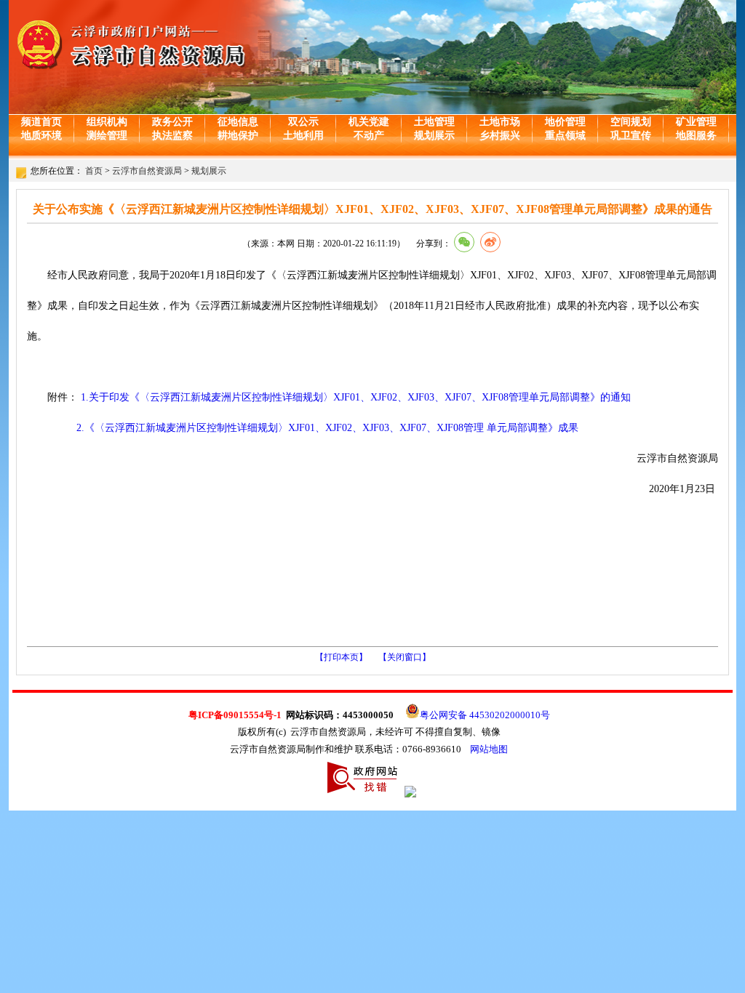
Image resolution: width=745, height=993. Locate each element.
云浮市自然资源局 (147, 171)
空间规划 (630, 121)
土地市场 (499, 121)
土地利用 (303, 135)
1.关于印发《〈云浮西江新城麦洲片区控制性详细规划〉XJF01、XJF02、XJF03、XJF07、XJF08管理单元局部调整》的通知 (356, 397)
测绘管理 (107, 135)
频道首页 (41, 121)
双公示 (303, 121)
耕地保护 (238, 135)
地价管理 (565, 121)
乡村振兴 (499, 135)
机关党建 (368, 121)
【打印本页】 (341, 657)
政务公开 (172, 121)
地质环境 (41, 135)
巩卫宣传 (630, 135)
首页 (94, 171)
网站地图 (489, 749)
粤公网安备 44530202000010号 (485, 714)
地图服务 (696, 135)
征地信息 (238, 121)
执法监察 (172, 135)
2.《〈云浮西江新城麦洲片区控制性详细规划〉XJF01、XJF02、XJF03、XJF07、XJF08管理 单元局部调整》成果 (327, 427)
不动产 (369, 135)
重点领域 (565, 135)
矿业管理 (696, 121)
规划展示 (434, 135)
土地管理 (434, 121)
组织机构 (107, 121)
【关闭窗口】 (404, 657)
